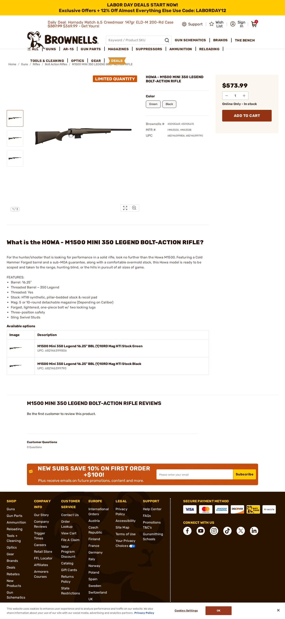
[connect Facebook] (187, 531)
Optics (12, 547)
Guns (11, 509)
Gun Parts (14, 516)
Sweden (94, 586)
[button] (237, 24)
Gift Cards (69, 570)
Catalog (67, 563)
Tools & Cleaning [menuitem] (47, 61)
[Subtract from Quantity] (226, 95)
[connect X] (241, 531)
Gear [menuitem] (96, 61)
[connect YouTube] (201, 531)
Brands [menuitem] (220, 40)
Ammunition (16, 522)
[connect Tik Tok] (227, 531)
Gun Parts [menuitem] (91, 49)
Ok (218, 610)
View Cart (68, 533)
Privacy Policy (144, 612)
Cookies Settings (186, 610)
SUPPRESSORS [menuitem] (149, 49)
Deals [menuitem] (117, 61)
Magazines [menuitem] (118, 49)
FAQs (147, 516)
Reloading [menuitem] (209, 49)
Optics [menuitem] (77, 61)
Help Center (152, 509)
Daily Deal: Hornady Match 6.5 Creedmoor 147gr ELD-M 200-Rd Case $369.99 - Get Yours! (111, 24)
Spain (93, 579)
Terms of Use (126, 534)
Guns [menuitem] (51, 49)
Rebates (13, 574)
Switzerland (97, 592)
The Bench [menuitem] (245, 40)
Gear (10, 554)
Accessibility (126, 521)
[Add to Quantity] (244, 95)
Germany (95, 552)
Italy (91, 559)
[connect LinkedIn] (254, 531)
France (94, 546)
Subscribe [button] (245, 474)
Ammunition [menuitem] (180, 49)
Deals (11, 567)
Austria (94, 521)
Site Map (122, 527)
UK (90, 599)
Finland (94, 539)
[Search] (167, 40)
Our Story (41, 515)
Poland (94, 572)
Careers (40, 545)
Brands (12, 561)
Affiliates (41, 565)
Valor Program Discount (68, 552)
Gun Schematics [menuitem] (190, 40)
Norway (94, 566)
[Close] (278, 610)
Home (12, 64)
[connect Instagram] (214, 531)
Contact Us (70, 515)
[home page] (63, 40)
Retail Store (43, 552)
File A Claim (70, 540)
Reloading (15, 529)
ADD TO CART (247, 115)
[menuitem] (35, 49)
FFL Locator (43, 558)
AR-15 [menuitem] (68, 49)
